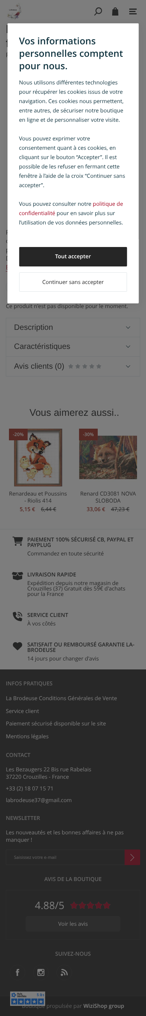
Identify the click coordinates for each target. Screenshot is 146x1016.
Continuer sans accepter (73, 282)
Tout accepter (73, 256)
